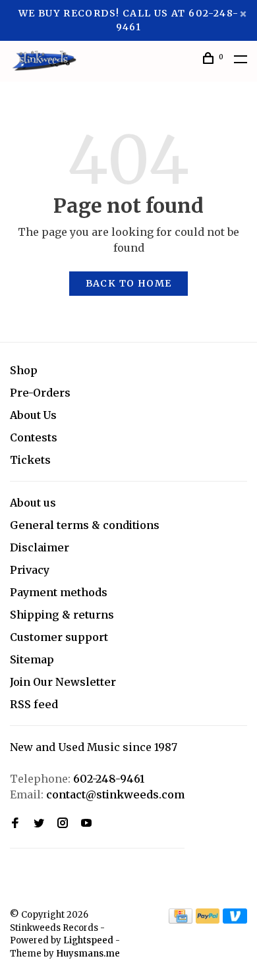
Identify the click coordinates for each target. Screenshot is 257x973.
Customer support (59, 637)
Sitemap (32, 659)
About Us (33, 415)
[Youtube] (86, 823)
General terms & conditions (84, 525)
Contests (33, 437)
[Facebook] (15, 823)
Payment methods (58, 592)
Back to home (129, 283)
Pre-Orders (40, 392)
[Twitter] (39, 823)
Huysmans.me (88, 953)
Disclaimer (39, 547)
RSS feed (34, 704)
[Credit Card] (180, 919)
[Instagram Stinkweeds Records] (62, 823)
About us (33, 502)
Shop (24, 370)
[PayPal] (208, 919)
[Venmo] (235, 919)
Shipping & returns (62, 614)
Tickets (30, 459)
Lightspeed (88, 940)
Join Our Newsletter (63, 681)
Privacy (29, 569)
